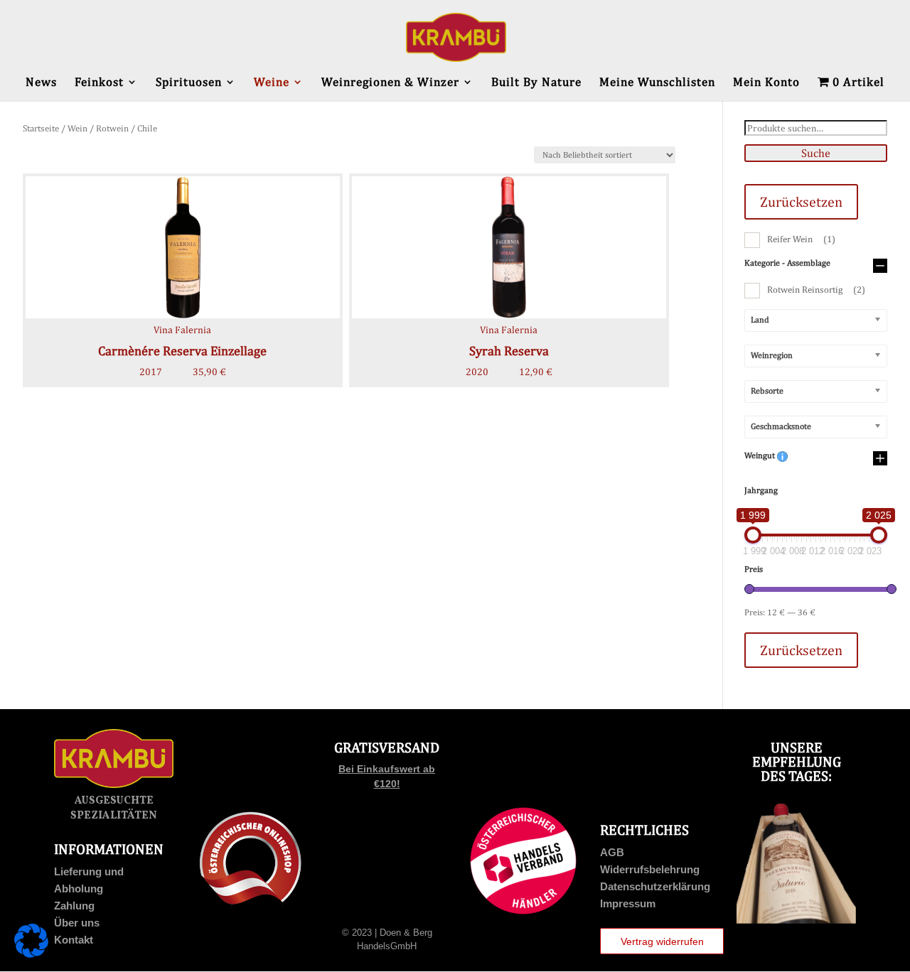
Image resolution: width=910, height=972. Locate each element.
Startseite (41, 128)
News (41, 83)
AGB (612, 852)
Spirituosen (189, 83)
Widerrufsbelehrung (650, 869)
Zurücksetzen (801, 201)
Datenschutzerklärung (655, 886)
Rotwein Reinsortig (816, 289)
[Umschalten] (880, 266)
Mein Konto (766, 83)
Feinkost (99, 83)
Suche (815, 153)
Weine (271, 83)
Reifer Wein (801, 239)
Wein (77, 128)
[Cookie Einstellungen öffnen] (31, 954)
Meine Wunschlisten (657, 83)
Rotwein (112, 128)
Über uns (77, 923)
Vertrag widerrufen (662, 941)
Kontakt (73, 940)
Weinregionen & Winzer (390, 83)
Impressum (627, 903)
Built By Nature (536, 83)
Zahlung (74, 906)
